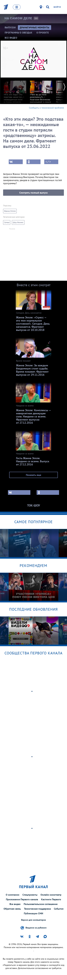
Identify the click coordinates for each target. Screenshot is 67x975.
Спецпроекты (29, 894)
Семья (6, 222)
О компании (12, 894)
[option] (15, 95)
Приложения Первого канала (22, 899)
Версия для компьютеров (33, 920)
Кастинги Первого (51, 899)
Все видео (15, 904)
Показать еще (33, 474)
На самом (18, 18)
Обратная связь (12, 908)
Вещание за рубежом (36, 927)
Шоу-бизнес (18, 222)
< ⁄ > (48, 162)
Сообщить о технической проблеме (46, 107)
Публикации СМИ (33, 913)
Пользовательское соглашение (40, 904)
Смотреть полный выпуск (33, 192)
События (58, 908)
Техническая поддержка (37, 908)
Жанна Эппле (10, 211)
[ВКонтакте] (16, 161)
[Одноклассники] (33, 161)
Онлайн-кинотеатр (51, 894)
